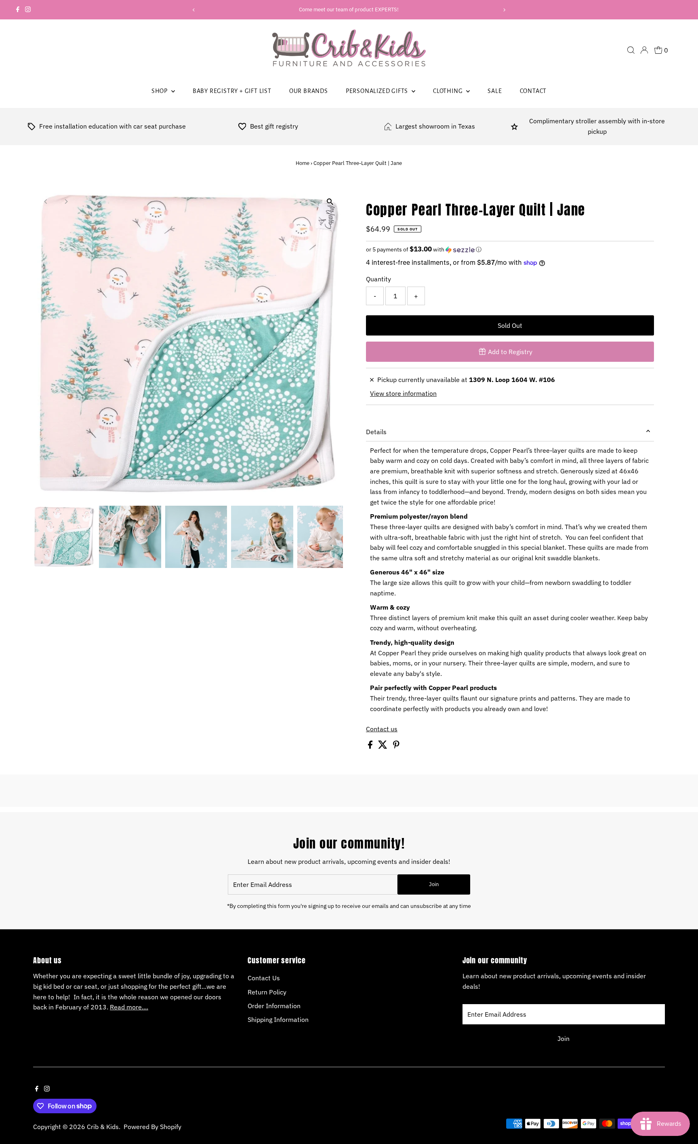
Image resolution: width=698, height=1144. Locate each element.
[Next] (504, 10)
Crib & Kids (103, 1127)
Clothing (448, 91)
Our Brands (308, 91)
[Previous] (194, 10)
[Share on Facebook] (371, 746)
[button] (510, 249)
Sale (495, 91)
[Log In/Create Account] (644, 50)
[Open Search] (631, 50)
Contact (533, 91)
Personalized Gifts (378, 91)
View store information (403, 393)
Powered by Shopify (152, 1127)
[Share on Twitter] (383, 746)
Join (434, 884)
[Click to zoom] (330, 202)
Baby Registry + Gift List (232, 91)
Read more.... (129, 1007)
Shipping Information (278, 1019)
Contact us (381, 729)
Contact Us (264, 978)
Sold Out (510, 325)
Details (376, 432)
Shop (160, 91)
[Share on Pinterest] (396, 746)
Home (302, 163)
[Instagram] (28, 9)
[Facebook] (17, 9)
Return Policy (267, 992)
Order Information (274, 1006)
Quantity (378, 279)
